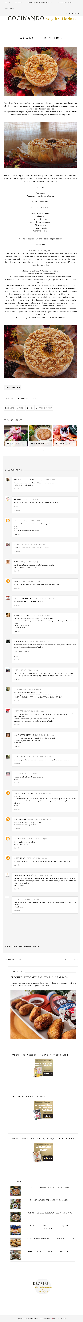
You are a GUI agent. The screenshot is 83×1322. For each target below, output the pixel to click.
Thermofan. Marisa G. (22, 875)
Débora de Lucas (20, 544)
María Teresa (19, 711)
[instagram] (75, 13)
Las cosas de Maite (60, 1319)
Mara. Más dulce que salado (25, 479)
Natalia (17, 499)
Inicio (7, 3)
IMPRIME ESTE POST (44, 408)
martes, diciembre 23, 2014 (39, 641)
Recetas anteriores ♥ (70, 960)
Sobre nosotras (65, 3)
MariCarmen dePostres (23, 793)
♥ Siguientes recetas (12, 960)
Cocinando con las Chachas (35, 1319)
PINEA (30, 408)
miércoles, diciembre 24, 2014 (36, 858)
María (16, 670)
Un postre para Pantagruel (25, 598)
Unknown (17, 581)
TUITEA (21, 408)
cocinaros (18, 899)
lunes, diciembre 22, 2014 (46, 479)
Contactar (9, 8)
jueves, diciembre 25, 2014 (32, 899)
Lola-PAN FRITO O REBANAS (24, 735)
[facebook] (66, 13)
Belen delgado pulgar (22, 615)
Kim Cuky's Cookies (21, 839)
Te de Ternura (19, 689)
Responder (17, 489)
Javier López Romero (21, 641)
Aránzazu (17, 520)
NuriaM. (16, 562)
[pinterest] (72, 13)
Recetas (18, 3)
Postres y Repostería (12, 387)
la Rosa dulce (19, 858)
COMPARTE (10, 408)
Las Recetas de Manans (23, 756)
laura (16, 774)
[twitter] (69, 13)
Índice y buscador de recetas (39, 3)
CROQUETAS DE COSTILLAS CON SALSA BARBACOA (39, 977)
